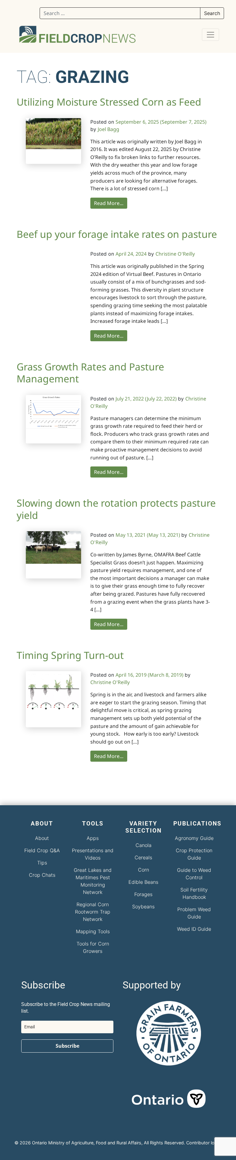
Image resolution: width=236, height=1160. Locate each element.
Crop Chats (42, 875)
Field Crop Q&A (42, 850)
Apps (93, 838)
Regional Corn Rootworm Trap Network (92, 911)
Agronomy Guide (194, 838)
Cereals (143, 857)
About (42, 838)
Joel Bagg (108, 129)
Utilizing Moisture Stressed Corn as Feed (109, 101)
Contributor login (203, 1142)
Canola (143, 845)
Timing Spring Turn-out (70, 655)
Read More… (109, 203)
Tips (42, 863)
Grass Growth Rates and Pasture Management (90, 372)
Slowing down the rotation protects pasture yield (116, 508)
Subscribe (67, 1045)
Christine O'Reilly (175, 253)
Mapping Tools (93, 931)
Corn (143, 870)
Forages (143, 894)
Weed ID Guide (194, 929)
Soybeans (143, 906)
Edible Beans (143, 882)
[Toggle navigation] (210, 35)
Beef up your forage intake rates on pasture (117, 234)
